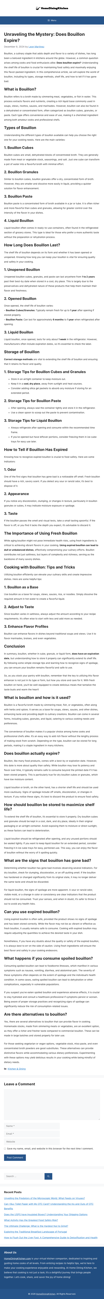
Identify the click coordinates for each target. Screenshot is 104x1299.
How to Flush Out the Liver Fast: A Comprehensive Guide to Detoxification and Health (51, 1237)
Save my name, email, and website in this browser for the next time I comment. (50, 1148)
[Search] (48, 1176)
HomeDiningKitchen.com (17, 1258)
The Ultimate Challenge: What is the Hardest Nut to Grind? (36, 1226)
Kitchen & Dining (17, 1068)
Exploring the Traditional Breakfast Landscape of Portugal (35, 1231)
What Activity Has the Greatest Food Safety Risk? (31, 1220)
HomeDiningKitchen (45, 1294)
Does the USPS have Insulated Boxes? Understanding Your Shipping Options (45, 1214)
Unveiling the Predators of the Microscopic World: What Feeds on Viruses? (44, 1198)
